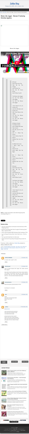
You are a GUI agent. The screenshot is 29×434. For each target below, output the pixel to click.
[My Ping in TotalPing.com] (14, 420)
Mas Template (23, 430)
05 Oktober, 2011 (24, 257)
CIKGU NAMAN (8, 257)
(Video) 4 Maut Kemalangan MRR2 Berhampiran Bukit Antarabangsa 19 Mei (15, 232)
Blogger (18, 431)
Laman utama (14, 361)
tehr (6, 294)
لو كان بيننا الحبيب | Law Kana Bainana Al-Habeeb (16, 391)
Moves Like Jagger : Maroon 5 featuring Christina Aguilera (13, 17)
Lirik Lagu (18, 246)
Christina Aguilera (7, 246)
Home (1, 12)
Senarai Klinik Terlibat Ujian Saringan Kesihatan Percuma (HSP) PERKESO (16, 399)
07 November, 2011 (24, 306)
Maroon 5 (25, 246)
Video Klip (4, 12)
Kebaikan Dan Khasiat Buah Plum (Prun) (15, 411)
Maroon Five (18, 247)
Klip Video (13, 246)
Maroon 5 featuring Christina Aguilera (8, 247)
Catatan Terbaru (4, 362)
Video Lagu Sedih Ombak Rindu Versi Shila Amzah (10, 237)
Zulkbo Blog (14, 3)
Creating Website (13, 430)
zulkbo (6, 306)
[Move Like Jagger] (14, 45)
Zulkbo (16, 427)
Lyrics (21, 246)
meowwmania (8, 282)
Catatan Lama (25, 361)
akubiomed (7, 266)
